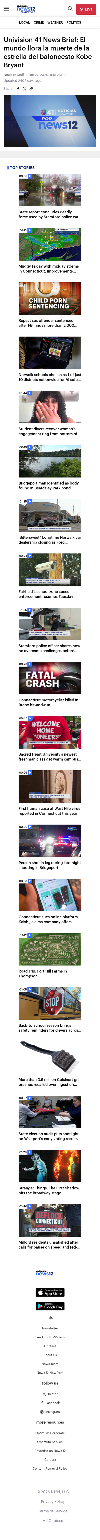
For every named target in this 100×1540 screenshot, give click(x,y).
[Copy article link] (31, 89)
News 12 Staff (14, 75)
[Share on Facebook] (18, 89)
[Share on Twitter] (25, 89)
